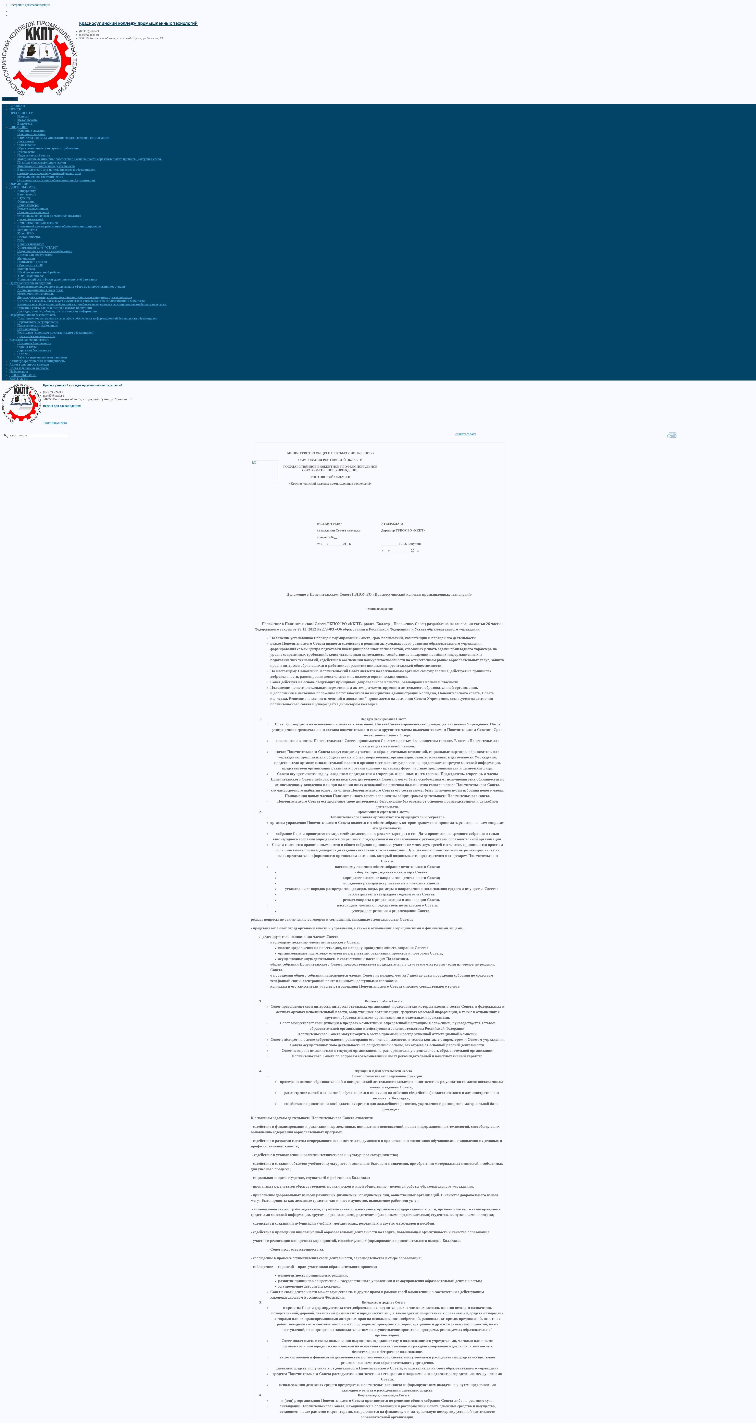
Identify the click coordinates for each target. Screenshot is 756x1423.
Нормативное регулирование (38, 322)
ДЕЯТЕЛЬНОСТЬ (22, 187)
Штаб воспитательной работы (39, 272)
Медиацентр (26, 258)
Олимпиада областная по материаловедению (49, 215)
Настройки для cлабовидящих (29, 4)
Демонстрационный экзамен (37, 222)
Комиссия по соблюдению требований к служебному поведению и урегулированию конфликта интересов (91, 304)
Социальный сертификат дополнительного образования (57, 279)
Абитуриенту (26, 191)
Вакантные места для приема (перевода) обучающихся (56, 169)
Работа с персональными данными (42, 357)
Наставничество (29, 237)
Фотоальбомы (27, 120)
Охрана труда (27, 346)
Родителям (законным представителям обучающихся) (55, 332)
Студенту (24, 198)
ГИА (20, 240)
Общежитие (25, 201)
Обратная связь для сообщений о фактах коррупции (54, 307)
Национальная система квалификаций (44, 251)
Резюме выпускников (32, 208)
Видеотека (24, 123)
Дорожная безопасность (34, 350)
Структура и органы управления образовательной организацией (63, 137)
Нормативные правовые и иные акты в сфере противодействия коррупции (71, 286)
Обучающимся (27, 329)
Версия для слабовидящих (62, 405)
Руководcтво (26, 152)
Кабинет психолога (30, 244)
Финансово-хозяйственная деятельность (46, 166)
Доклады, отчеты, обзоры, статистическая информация (57, 311)
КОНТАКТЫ (19, 378)
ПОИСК (15, 109)
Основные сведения (31, 130)
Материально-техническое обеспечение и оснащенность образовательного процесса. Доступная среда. (89, 159)
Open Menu (9, 98)
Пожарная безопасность (34, 343)
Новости (23, 116)
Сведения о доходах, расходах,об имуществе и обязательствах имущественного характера (81, 300)
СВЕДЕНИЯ (18, 127)
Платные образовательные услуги (41, 162)
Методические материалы (36, 293)
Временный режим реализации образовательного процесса (59, 226)
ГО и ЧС (23, 354)
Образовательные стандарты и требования (48, 148)
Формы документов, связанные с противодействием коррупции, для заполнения (74, 297)
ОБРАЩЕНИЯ (20, 183)
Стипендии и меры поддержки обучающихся (49, 173)
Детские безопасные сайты (36, 336)
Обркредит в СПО (30, 265)
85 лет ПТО (25, 233)
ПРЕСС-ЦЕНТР (21, 113)
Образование (26, 144)
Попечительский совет (33, 212)
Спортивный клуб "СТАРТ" (38, 247)
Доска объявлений (30, 219)
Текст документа (55, 422)
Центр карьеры (28, 205)
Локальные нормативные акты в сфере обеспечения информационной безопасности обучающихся (87, 318)
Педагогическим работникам (37, 325)
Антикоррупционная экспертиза (40, 290)
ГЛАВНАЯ (17, 105)
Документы (25, 141)
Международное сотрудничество (40, 176)
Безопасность (26, 194)
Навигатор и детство (32, 261)
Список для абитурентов (35, 254)
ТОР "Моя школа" (31, 276)
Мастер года (26, 268)
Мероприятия (27, 229)
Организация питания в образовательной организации (56, 180)
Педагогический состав (33, 155)
